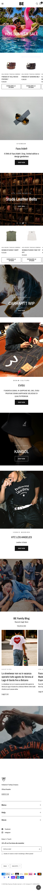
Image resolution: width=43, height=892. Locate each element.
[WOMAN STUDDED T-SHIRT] (11, 235)
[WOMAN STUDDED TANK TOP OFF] (31, 235)
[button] (21, 46)
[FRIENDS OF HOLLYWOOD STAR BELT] (11, 62)
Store (4, 819)
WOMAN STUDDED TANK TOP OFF (31, 251)
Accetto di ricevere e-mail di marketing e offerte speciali (18, 854)
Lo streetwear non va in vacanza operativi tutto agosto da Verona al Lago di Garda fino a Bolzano (17, 677)
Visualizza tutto (21, 626)
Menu (4, 805)
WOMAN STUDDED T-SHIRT (10, 250)
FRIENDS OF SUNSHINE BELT (31, 77)
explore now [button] (5, 794)
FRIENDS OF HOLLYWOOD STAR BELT (10, 78)
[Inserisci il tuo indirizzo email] (39, 849)
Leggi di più (5, 694)
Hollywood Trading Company (11, 74)
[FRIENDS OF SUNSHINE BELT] (31, 62)
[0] (40, 3)
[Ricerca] (37, 3)
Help (4, 812)
